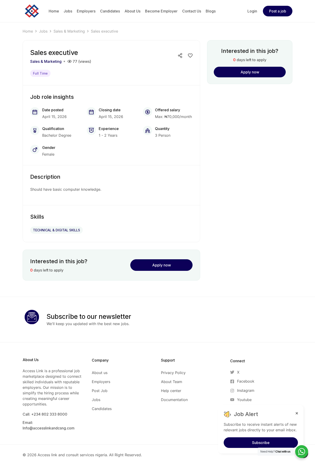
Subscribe (261, 442)
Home (28, 31)
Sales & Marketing (69, 31)
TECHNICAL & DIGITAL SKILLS (56, 230)
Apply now (161, 265)
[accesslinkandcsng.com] (32, 10)
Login (252, 11)
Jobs (43, 31)
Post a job (277, 11)
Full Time (40, 73)
